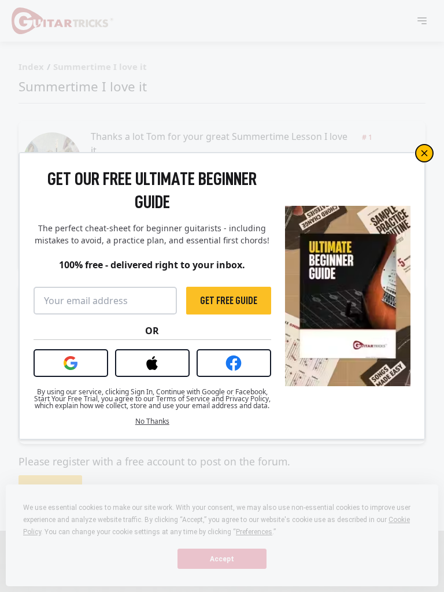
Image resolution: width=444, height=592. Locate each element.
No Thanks (152, 421)
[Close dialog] (424, 153)
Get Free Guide (228, 300)
